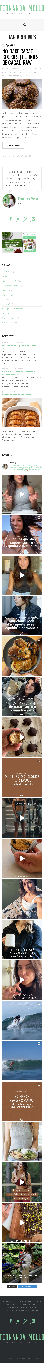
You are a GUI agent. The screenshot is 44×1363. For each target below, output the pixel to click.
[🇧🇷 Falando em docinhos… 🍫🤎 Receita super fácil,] (22, 737)
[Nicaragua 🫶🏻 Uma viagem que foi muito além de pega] (22, 1020)
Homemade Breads (10, 285)
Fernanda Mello (11, 68)
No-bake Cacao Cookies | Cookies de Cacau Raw (20, 56)
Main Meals (7, 295)
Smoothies (6, 313)
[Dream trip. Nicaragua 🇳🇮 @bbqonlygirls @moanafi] (22, 1060)
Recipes (30, 68)
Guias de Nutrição (9, 281)
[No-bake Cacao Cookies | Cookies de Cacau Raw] (22, 94)
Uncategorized (8, 322)
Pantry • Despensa (9, 299)
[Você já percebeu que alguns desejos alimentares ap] (22, 777)
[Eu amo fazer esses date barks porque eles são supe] (22, 1222)
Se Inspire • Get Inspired (12, 309)
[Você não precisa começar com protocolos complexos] (22, 534)
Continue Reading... (13, 145)
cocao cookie (17, 72)
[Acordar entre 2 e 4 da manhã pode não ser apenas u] (22, 575)
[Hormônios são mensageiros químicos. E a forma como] (22, 494)
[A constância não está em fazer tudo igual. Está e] (22, 696)
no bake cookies (12, 75)
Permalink (27, 75)
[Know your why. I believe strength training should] (22, 818)
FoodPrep (6, 276)
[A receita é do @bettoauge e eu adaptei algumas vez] (22, 858)
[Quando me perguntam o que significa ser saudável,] (22, 1182)
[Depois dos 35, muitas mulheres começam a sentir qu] (22, 1141)
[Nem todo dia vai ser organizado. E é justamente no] (22, 1263)
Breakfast (6, 271)
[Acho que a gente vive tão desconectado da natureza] (22, 899)
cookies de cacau (29, 72)
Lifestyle (5, 290)
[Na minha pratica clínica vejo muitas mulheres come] (22, 1101)
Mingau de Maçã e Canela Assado (17, 394)
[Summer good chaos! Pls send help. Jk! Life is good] (22, 656)
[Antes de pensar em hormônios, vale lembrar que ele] (22, 615)
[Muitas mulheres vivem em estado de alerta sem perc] (22, 939)
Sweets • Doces (8, 318)
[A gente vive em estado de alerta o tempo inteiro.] (22, 980)
